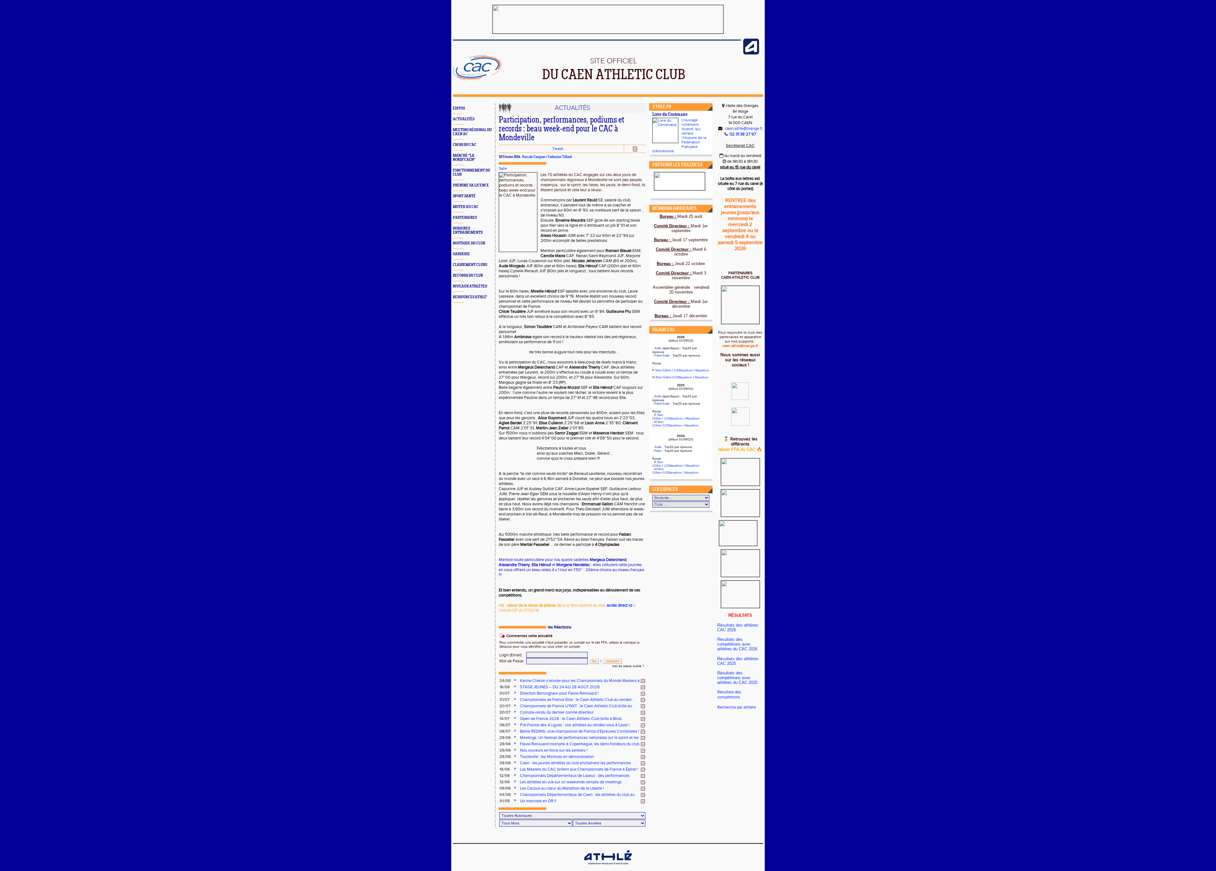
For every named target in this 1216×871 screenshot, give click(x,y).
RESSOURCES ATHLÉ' (470, 297)
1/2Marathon (683, 370)
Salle (503, 168)
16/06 (504, 769)
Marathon (702, 370)
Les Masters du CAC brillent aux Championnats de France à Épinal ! (579, 769)
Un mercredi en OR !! (538, 801)
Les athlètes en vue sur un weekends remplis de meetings (571, 782)
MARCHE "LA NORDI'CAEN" (464, 158)
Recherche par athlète (736, 707)
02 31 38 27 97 (743, 134)
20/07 (504, 706)
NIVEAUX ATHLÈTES (470, 286)
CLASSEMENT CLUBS (470, 265)
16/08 (504, 687)
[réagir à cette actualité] (643, 681)
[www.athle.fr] (751, 53)
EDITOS (459, 108)
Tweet (557, 148)
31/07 (504, 693)
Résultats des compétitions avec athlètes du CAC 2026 (737, 644)
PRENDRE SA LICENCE (471, 185)
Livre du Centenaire (669, 114)
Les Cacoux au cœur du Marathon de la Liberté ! (562, 788)
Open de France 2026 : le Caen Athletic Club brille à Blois (571, 718)
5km (658, 370)
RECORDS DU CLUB (468, 276)
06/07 (504, 725)
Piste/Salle (662, 355)
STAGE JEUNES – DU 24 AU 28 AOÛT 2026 (560, 687)
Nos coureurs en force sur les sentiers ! (553, 750)
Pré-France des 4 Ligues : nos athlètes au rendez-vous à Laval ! (575, 725)
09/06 (505, 788)
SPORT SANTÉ (464, 196)
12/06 (504, 775)
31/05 (504, 801)
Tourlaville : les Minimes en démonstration (557, 756)
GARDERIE (461, 254)
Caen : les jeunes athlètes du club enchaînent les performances (575, 763)
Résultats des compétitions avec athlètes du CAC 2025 (737, 678)
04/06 (505, 794)
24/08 (505, 680)
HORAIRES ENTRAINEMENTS (468, 230)
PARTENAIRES (465, 218)
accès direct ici (619, 605)
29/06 (505, 737)
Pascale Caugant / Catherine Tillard (547, 157)
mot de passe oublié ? (628, 666)
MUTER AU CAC (465, 207)
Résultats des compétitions (729, 695)
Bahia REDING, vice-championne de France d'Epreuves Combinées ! (579, 731)
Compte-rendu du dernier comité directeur (557, 712)
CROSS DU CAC (464, 145)
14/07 (504, 718)
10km (667, 370)
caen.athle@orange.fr (744, 128)
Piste (658, 450)
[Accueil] (477, 79)
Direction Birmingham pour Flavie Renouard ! (559, 693)
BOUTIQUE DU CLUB (469, 243)
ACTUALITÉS (463, 119)
